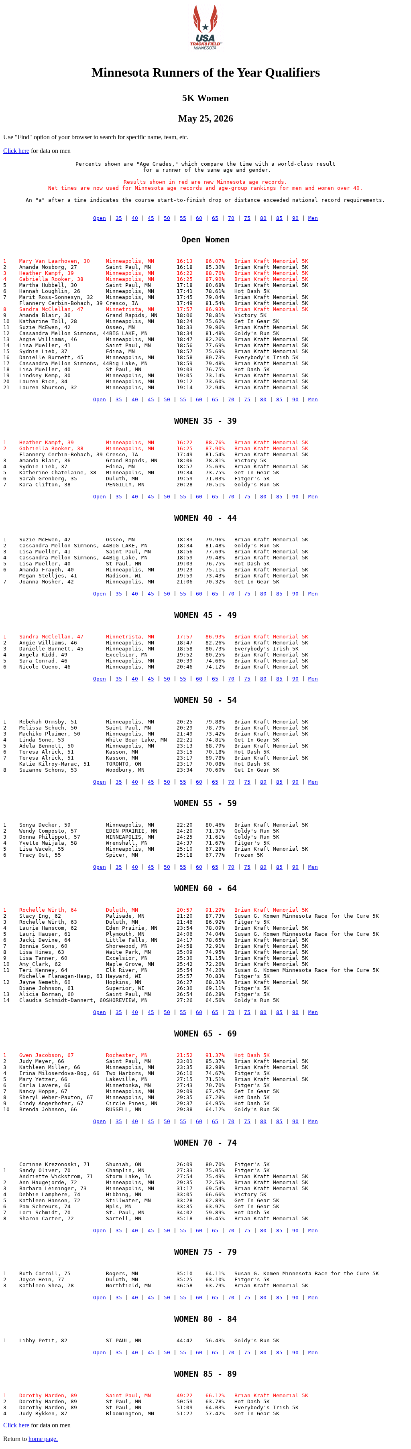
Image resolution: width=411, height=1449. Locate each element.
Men (313, 218)
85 (279, 218)
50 (167, 218)
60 (199, 218)
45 (151, 218)
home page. (43, 1438)
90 (295, 218)
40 (135, 218)
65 (215, 218)
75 (247, 218)
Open (99, 218)
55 (183, 218)
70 (231, 218)
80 (263, 218)
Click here (16, 150)
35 (119, 218)
